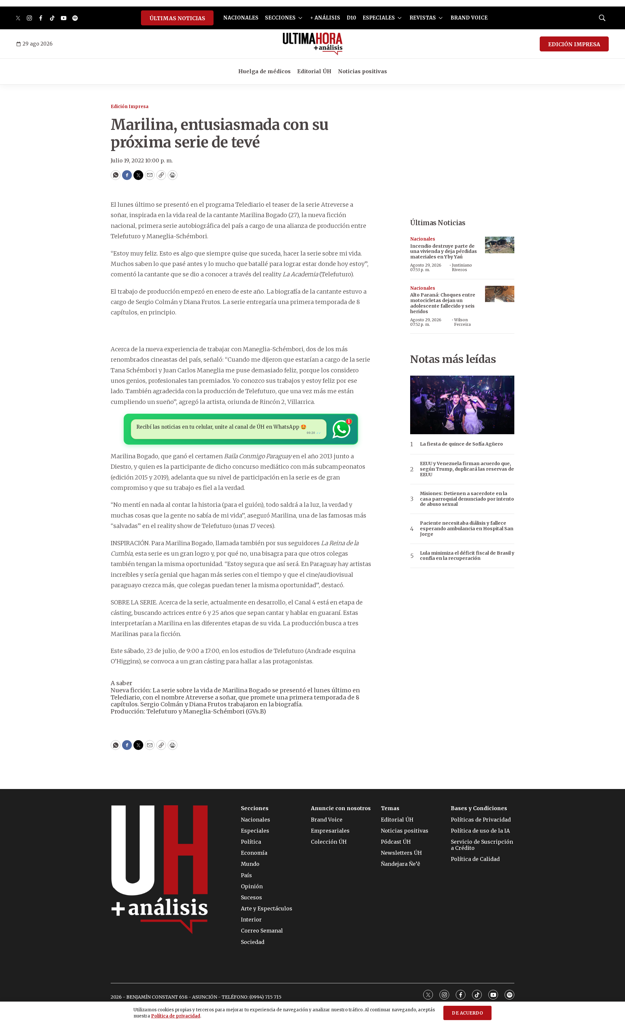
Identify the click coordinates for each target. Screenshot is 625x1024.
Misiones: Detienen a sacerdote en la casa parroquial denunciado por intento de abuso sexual (467, 499)
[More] (300, 18)
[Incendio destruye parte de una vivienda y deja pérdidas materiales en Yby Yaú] (499, 245)
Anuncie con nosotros (341, 808)
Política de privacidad (175, 1016)
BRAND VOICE (469, 18)
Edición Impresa (129, 106)
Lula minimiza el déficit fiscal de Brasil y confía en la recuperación (467, 555)
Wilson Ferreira (462, 322)
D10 (351, 18)
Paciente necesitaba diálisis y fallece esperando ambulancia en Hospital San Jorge (466, 528)
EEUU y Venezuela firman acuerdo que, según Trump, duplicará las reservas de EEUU (467, 469)
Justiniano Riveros (462, 267)
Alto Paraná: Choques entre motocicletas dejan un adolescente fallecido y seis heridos (442, 303)
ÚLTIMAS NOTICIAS (177, 18)
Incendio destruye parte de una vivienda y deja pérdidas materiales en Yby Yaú (443, 251)
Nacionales (422, 239)
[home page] (312, 44)
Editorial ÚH (314, 71)
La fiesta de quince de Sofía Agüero (461, 444)
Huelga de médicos (264, 71)
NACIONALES (240, 18)
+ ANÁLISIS (325, 18)
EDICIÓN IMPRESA (574, 44)
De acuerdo (467, 1013)
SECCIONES (280, 18)
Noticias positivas (362, 71)
